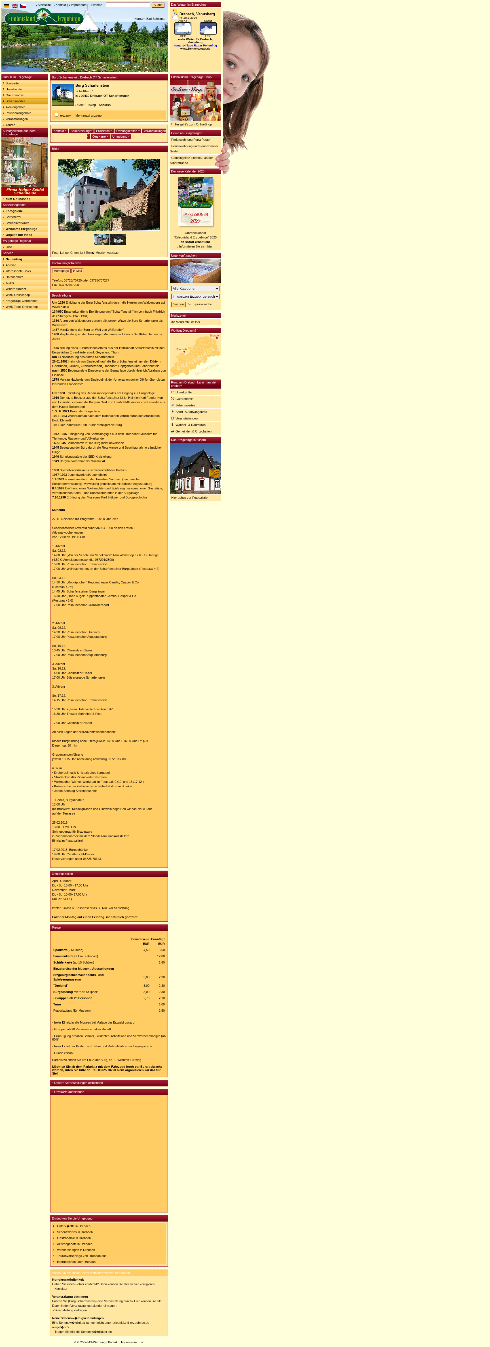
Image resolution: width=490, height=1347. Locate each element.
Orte (9, 247)
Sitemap (96, 5)
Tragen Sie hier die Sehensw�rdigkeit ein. (83, 1331)
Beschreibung (80, 131)
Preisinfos (103, 131)
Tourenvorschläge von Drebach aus (82, 1256)
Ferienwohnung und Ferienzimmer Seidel (194, 148)
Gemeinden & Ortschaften (194, 431)
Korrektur (60, 1288)
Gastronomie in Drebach (74, 1238)
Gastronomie (15, 95)
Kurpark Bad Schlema (149, 18)
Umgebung (120, 136)
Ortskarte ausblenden (69, 1092)
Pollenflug (210, 45)
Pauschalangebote (18, 113)
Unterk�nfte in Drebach (73, 1226)
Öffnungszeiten (127, 131)
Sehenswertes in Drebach (75, 1232)
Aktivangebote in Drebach (74, 1244)
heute (177, 45)
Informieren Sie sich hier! (196, 246)
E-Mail (77, 270)
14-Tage (187, 45)
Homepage (61, 270)
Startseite (44, 5)
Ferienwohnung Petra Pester (191, 139)
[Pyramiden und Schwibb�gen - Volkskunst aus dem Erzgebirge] (24, 194)
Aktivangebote (15, 107)
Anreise (11, 265)
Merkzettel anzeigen (89, 115)
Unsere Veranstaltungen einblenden (78, 1082)
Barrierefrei (13, 217)
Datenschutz (14, 277)
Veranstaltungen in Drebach (76, 1250)
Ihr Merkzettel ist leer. (186, 322)
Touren (10, 125)
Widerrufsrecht (16, 289)
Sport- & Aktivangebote (191, 412)
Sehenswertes (16, 101)
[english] (15, 6)
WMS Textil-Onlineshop (22, 306)
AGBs (10, 283)
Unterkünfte (14, 89)
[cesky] (23, 6)
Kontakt (61, 5)
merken (65, 115)
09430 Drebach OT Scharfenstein (105, 95)
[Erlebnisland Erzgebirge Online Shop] (195, 120)
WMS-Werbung (95, 1342)
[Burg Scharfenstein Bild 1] (102, 244)
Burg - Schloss (99, 104)
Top (141, 1342)
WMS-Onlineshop (18, 295)
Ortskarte (99, 136)
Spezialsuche (202, 304)
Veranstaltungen (17, 119)
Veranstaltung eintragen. (71, 1310)
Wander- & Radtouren (191, 425)
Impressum (78, 5)
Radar (198, 45)
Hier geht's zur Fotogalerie (189, 497)
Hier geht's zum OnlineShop (193, 124)
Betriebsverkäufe (17, 223)
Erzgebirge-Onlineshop (21, 300)
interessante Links (18, 271)
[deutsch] (6, 6)
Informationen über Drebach (76, 1261)
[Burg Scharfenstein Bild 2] (118, 244)
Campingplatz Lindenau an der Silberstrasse (191, 160)
